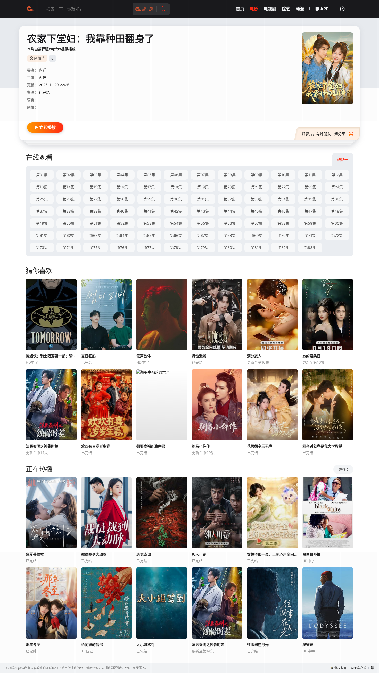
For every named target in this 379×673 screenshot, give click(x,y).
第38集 (69, 211)
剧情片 (39, 58)
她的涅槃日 (311, 356)
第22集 (283, 187)
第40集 (122, 211)
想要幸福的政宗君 (150, 446)
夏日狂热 (88, 356)
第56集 (230, 223)
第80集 (230, 247)
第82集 (283, 247)
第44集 (230, 211)
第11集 (310, 175)
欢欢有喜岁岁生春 (95, 446)
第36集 (337, 199)
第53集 (149, 223)
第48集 (337, 211)
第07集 (203, 175)
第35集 (310, 199)
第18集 (176, 187)
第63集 (95, 235)
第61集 (41, 235)
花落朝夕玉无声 (259, 446)
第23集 (310, 187)
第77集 (149, 247)
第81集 (256, 247)
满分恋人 (254, 356)
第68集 (230, 235)
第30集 (176, 199)
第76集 (122, 247)
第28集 (122, 199)
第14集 (68, 187)
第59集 (310, 223)
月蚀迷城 (199, 356)
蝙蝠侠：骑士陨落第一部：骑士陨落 (51, 356)
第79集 (203, 247)
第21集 (256, 187)
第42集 (176, 211)
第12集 (337, 175)
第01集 (41, 175)
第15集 (95, 187)
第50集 (69, 223)
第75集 (95, 247)
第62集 (69, 235)
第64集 (122, 235)
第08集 (230, 175)
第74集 (68, 247)
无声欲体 (143, 356)
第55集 (203, 223)
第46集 (283, 211)
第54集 (176, 223)
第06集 (176, 175)
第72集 (337, 235)
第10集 (283, 175)
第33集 (256, 199)
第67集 (203, 235)
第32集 (229, 199)
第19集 (203, 187)
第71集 (310, 235)
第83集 (310, 247)
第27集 (95, 199)
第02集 (69, 175)
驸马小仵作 (201, 446)
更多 (342, 469)
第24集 (337, 187)
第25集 (42, 199)
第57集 (256, 223)
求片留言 (340, 668)
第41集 (149, 211)
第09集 (256, 175)
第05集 (149, 175)
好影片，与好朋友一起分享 (323, 134)
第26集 (69, 199)
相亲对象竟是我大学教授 (322, 446)
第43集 (203, 211)
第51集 (95, 223)
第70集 (283, 235)
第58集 (283, 223)
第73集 (42, 247)
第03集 (95, 175)
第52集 (122, 223)
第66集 (176, 235)
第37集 (42, 211)
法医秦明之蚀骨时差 (42, 446)
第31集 (203, 199)
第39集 (95, 211)
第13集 (41, 187)
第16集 (122, 187)
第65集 (149, 235)
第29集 (149, 199)
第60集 (337, 223)
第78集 (176, 247)
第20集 (229, 187)
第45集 (256, 211)
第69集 (256, 235)
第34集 (283, 199)
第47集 (310, 211)
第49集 (42, 223)
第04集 (122, 175)
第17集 (149, 187)
